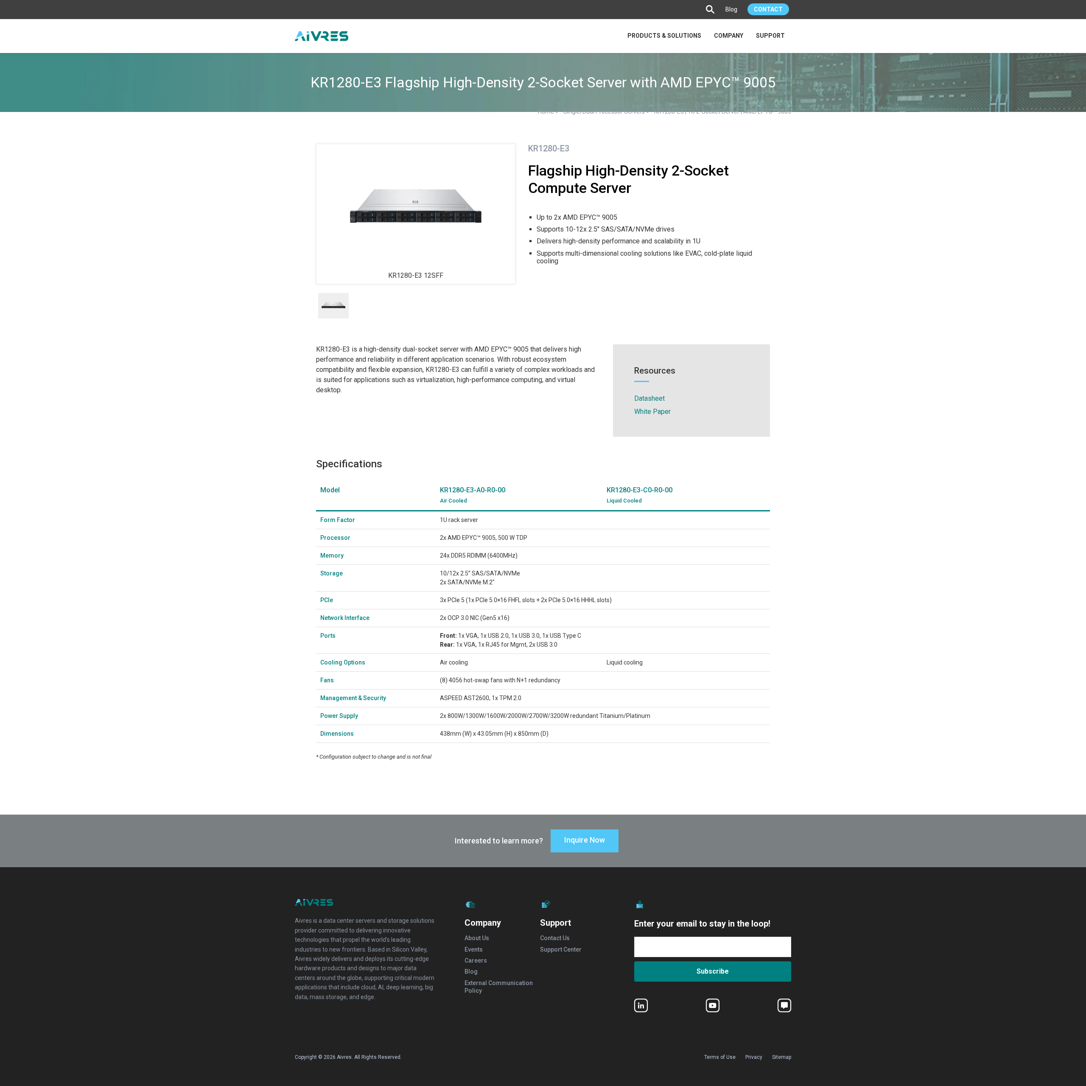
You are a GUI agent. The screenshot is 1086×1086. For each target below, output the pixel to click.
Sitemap (781, 1057)
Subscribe (713, 971)
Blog (731, 9)
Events (474, 949)
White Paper (652, 412)
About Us (477, 938)
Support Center (561, 949)
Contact (768, 9)
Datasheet (649, 398)
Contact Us (555, 938)
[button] (711, 9)
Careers (476, 960)
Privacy (753, 1057)
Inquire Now (584, 839)
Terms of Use (720, 1057)
